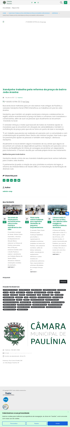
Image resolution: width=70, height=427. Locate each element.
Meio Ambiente (59, 295)
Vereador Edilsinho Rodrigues (41, 302)
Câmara (12, 292)
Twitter (7, 180)
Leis (52, 295)
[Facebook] (32, 2)
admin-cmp (7, 191)
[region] (35, 418)
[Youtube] (35, 2)
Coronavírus (61, 290)
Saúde (26, 297)
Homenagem (14, 295)
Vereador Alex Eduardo (37, 299)
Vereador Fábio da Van (9, 304)
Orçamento (19, 297)
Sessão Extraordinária (44, 297)
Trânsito (26, 299)
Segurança (33, 297)
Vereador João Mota (23, 307)
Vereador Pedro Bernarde (53, 307)
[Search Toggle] (61, 2)
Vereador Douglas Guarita (10, 302)
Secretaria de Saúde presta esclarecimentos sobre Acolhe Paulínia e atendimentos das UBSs (15, 223)
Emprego (50, 292)
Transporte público (8, 299)
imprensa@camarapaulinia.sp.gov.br (21, 353)
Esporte (57, 292)
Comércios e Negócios (49, 290)
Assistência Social (24, 290)
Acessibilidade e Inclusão (10, 290)
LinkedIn (11, 180)
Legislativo (46, 295)
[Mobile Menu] (65, 2)
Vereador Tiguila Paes (9, 309)
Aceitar (58, 423)
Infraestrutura (31, 295)
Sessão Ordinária (57, 297)
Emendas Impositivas (40, 292)
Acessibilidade (6, 8)
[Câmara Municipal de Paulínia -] (7, 2)
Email (19, 180)
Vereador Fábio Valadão (24, 304)
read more (11, 267)
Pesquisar (6, 277)
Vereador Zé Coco (22, 309)
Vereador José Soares (9, 307)
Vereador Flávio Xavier (58, 302)
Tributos (19, 299)
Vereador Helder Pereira (55, 304)
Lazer (39, 295)
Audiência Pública (36, 290)
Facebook (4, 180)
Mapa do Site (15, 8)
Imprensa (20, 97)
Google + (15, 180)
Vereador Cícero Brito (52, 299)
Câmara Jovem (21, 292)
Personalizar (14, 423)
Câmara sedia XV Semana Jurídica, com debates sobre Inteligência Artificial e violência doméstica (60, 222)
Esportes (6, 295)
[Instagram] (38, 2)
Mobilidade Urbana (8, 297)
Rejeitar (36, 423)
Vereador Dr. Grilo (25, 302)
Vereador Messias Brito (37, 307)
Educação (29, 292)
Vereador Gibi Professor (39, 304)
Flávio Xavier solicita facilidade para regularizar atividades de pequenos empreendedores (36, 222)
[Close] (68, 412)
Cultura (5, 292)
